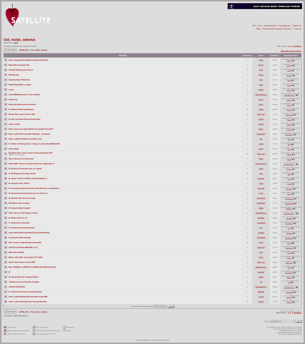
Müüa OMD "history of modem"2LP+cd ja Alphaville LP (31, 164)
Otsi (259, 26)
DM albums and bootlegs (19, 203)
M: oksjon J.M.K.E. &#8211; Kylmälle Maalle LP (28, 178)
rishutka (261, 233)
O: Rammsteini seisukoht (19, 223)
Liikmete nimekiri (270, 26)
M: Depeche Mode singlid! (19, 208)
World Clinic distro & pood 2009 (22, 262)
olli (261, 282)
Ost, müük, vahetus (19, 40)
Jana (289, 149)
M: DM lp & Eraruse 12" (18, 218)
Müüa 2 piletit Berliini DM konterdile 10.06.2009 (28, 297)
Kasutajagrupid (284, 26)
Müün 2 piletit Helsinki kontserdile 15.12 (25, 139)
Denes (261, 65)
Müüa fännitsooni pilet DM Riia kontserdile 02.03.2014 (31, 129)
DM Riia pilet (14, 75)
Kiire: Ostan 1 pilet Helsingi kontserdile (25, 242)
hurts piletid (14, 149)
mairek (261, 302)
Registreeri (297, 26)
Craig (261, 183)
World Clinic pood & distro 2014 (22, 114)
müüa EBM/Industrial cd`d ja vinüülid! (24, 94)
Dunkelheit (261, 198)
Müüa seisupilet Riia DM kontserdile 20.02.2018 (28, 60)
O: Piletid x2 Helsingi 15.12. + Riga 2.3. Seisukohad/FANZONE (34, 144)
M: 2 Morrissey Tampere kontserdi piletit (25, 292)
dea (261, 139)
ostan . (11, 90)
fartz (289, 268)
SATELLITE (24, 50)
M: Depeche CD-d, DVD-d (19, 183)
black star (261, 114)
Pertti (261, 242)
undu (261, 85)
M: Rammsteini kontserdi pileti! (22, 228)
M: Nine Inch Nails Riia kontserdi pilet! (25, 119)
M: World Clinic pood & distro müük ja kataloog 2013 (31, 153)
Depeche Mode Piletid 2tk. (19, 80)
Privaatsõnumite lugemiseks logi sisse (276, 29)
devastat (261, 178)
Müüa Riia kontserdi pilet (19, 65)
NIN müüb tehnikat (16, 252)
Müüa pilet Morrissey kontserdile (22, 104)
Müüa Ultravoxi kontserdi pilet (21, 159)
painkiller (261, 218)
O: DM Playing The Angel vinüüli (22, 173)
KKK (254, 26)
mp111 (261, 144)
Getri (261, 70)
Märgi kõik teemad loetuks (291, 51)
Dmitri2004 (261, 134)
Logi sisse (298, 29)
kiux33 (261, 124)
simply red (13, 99)
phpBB (145, 340)
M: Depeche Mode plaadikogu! (21, 109)
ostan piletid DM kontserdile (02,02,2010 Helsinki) (29, 233)
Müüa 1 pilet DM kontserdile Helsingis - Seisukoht (29, 134)
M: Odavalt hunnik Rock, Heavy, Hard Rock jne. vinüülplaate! (34, 188)
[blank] (265, 20)
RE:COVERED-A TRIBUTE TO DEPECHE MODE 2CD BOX (32, 267)
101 (261, 228)
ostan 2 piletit (14, 124)
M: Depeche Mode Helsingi (20, 237)
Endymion (261, 247)
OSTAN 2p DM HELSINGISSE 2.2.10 (23, 247)
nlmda (261, 90)
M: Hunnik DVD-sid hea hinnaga (22, 198)
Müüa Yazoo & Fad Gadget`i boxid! (23, 213)
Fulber (289, 90)
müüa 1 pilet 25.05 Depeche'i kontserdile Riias (28, 302)
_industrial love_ (261, 94)
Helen (261, 60)
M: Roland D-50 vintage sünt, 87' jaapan (25, 169)
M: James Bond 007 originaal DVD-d (24, 277)
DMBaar (289, 209)
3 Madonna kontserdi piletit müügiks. (24, 282)
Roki (261, 80)
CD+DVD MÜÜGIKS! (17, 287)
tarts (261, 173)
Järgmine (297, 46)
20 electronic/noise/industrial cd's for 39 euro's (28, 193)
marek (15, 43)
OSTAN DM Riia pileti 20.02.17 (21, 70)
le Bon (289, 76)
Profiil (258, 29)
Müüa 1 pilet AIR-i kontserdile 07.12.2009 (25, 257)
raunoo (261, 297)
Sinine (261, 169)
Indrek (289, 130)
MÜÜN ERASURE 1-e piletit (20, 85)
